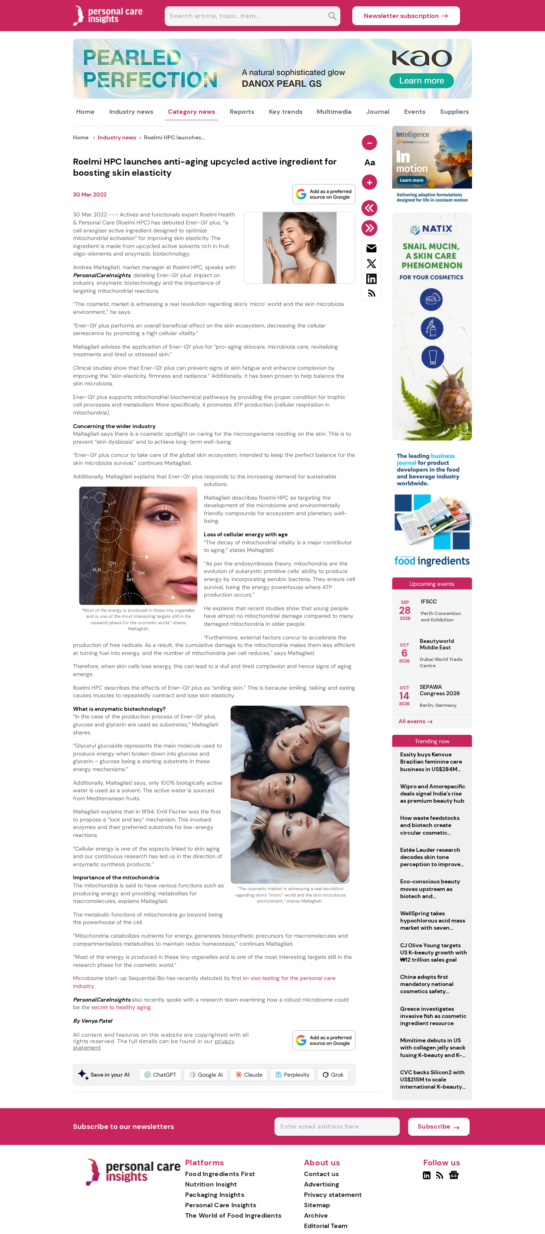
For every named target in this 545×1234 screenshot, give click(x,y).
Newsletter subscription (401, 16)
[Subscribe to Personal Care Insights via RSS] (371, 296)
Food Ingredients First (220, 1174)
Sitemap (317, 1205)
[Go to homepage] (132, 1184)
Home (85, 111)
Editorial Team (326, 1226)
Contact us (321, 1174)
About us (322, 1163)
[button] (160, 1074)
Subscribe (434, 1126)
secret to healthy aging (120, 1007)
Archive (316, 1215)
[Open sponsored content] (272, 96)
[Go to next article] (370, 228)
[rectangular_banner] (432, 567)
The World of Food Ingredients (233, 1215)
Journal (377, 111)
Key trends (285, 111)
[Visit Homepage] (108, 29)
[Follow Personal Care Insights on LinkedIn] (426, 1178)
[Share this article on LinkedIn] (371, 280)
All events (412, 721)
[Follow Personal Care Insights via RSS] (440, 1178)
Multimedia (334, 111)
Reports (242, 111)
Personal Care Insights (221, 1205)
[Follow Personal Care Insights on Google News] (455, 1178)
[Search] (332, 17)
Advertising (321, 1184)
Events (414, 111)
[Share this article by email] (371, 250)
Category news (191, 111)
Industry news (131, 111)
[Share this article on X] (371, 265)
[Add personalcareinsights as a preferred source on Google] (323, 194)
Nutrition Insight (211, 1184)
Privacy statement (333, 1194)
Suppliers (454, 111)
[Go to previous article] (370, 208)
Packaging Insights (214, 1194)
